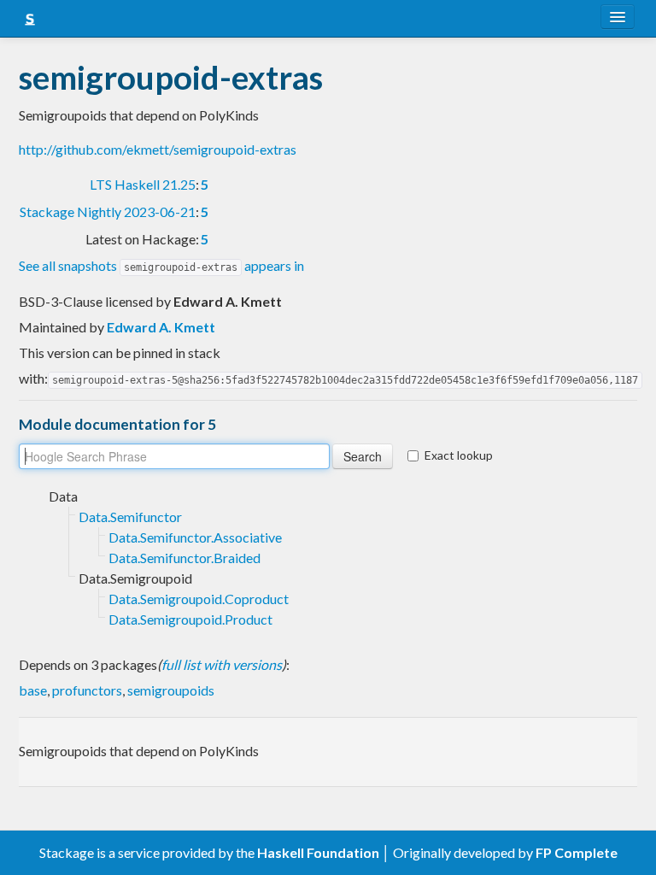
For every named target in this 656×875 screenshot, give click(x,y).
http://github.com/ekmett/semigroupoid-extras (157, 149)
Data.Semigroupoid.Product (190, 619)
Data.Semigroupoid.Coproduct (198, 598)
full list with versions (221, 664)
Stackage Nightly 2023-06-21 (108, 211)
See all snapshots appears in (161, 265)
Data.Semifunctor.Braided (184, 557)
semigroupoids (170, 690)
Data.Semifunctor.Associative (195, 537)
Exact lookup (459, 455)
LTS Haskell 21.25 (143, 184)
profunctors (87, 690)
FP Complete (577, 852)
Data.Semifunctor (130, 516)
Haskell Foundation (318, 852)
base (33, 690)
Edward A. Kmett (161, 327)
